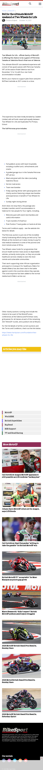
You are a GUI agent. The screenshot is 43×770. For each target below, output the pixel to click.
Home (4, 11)
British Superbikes (13, 421)
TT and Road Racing (14, 433)
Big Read (9, 425)
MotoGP (11, 11)
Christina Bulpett (11, 20)
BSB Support (10, 429)
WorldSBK (9, 417)
